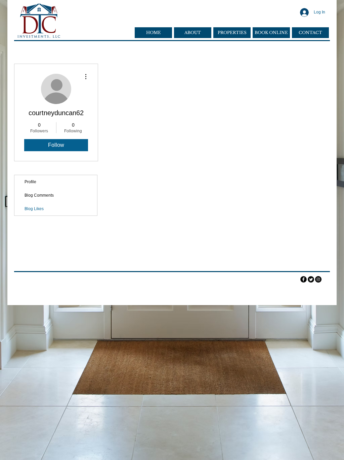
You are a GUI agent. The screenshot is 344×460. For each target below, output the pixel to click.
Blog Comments (39, 195)
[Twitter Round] (311, 279)
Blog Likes (34, 208)
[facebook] (303, 279)
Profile (30, 181)
